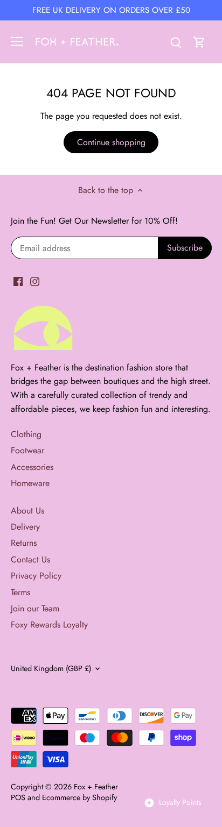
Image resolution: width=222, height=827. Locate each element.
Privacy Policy (36, 575)
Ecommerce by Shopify (79, 797)
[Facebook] (18, 281)
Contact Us (30, 559)
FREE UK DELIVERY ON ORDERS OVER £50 (111, 10)
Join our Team (35, 608)
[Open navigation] (17, 41)
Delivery (25, 527)
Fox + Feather (96, 786)
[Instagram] (34, 281)
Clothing (26, 434)
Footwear (27, 450)
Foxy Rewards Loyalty (49, 624)
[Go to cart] (199, 41)
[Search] (176, 41)
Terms (20, 592)
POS (18, 797)
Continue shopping (111, 142)
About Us (27, 510)
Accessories (32, 467)
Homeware (30, 483)
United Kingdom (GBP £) (51, 668)
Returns (24, 543)
